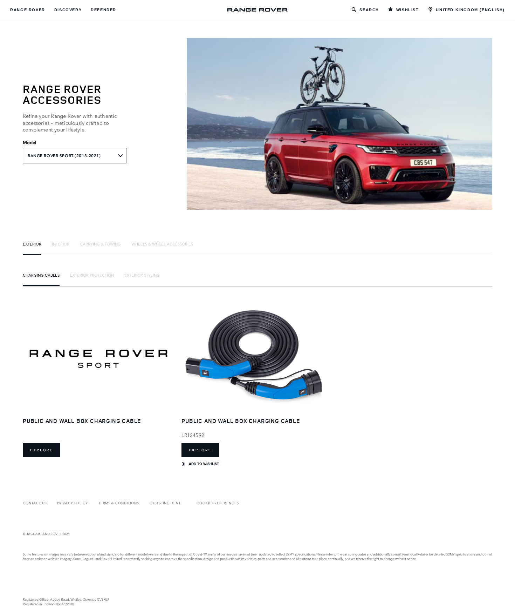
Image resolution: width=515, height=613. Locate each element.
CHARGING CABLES (41, 275)
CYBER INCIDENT (165, 502)
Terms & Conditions (118, 502)
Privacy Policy (72, 502)
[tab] (32, 244)
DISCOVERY (68, 10)
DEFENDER (103, 10)
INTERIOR (60, 244)
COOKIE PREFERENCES (218, 502)
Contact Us (35, 502)
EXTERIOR (32, 244)
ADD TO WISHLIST (204, 464)
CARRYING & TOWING (100, 244)
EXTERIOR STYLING (142, 275)
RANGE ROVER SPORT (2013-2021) (64, 155)
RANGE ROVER (27, 10)
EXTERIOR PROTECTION (92, 275)
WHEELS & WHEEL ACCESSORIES (162, 244)
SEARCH (369, 10)
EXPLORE (41, 450)
